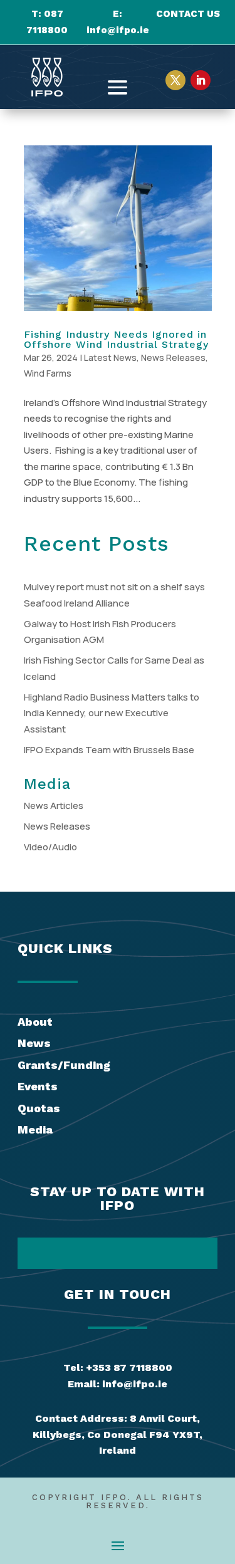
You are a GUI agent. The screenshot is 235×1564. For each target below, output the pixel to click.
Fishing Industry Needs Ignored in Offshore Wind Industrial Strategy (116, 339)
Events (38, 1086)
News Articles (53, 805)
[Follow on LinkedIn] (201, 80)
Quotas (39, 1108)
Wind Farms (47, 373)
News (34, 1043)
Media (35, 1129)
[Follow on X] (175, 80)
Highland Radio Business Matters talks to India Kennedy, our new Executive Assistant (111, 713)
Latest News (110, 357)
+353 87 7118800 (129, 1368)
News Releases (173, 357)
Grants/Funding (64, 1064)
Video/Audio (50, 846)
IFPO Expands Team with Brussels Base (109, 749)
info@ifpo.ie (117, 30)
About (35, 1021)
